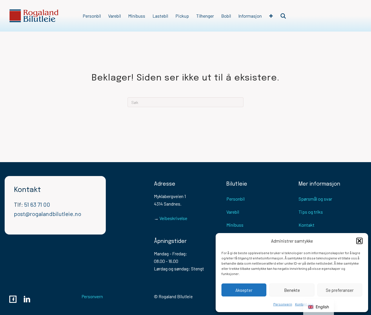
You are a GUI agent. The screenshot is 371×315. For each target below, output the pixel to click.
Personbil (92, 16)
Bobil (226, 16)
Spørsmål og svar (315, 199)
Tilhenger (205, 16)
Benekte (292, 290)
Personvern (282, 304)
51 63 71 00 (37, 204)
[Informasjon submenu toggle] (271, 16)
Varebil (114, 16)
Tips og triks (311, 212)
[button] (359, 241)
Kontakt (306, 225)
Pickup (182, 16)
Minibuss (136, 16)
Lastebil (160, 16)
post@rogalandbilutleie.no (47, 213)
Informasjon (250, 16)
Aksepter (243, 290)
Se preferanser (340, 290)
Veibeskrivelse (173, 218)
